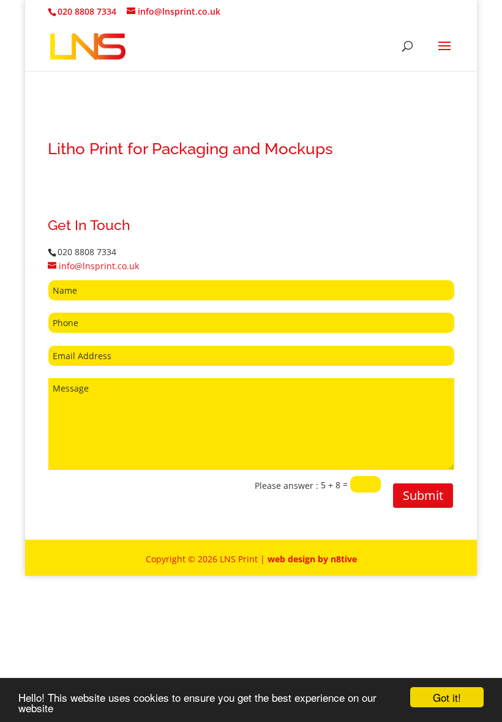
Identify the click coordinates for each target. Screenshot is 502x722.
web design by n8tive (312, 559)
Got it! (447, 697)
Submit (423, 495)
